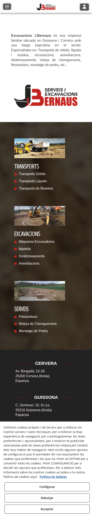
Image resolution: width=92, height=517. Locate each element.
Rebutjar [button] (47, 498)
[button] (46, 7)
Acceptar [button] (47, 509)
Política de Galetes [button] (53, 477)
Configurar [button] (47, 487)
